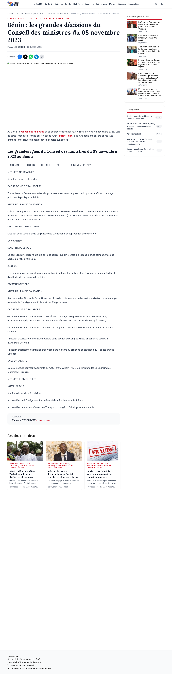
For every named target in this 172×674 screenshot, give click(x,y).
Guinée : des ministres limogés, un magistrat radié (148, 37)
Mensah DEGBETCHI (24, 420)
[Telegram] (36, 57)
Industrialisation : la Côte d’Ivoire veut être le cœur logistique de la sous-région (149, 63)
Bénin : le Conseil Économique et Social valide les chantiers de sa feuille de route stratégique (62, 474)
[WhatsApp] (31, 57)
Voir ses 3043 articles (44, 420)
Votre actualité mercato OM (20, 665)
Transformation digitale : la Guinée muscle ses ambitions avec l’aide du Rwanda (149, 50)
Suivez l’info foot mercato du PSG (23, 659)
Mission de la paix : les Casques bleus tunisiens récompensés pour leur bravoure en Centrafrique (149, 92)
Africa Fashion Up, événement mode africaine (29, 668)
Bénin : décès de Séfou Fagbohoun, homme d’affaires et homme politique (22, 474)
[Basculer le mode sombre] (162, 4)
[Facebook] (20, 57)
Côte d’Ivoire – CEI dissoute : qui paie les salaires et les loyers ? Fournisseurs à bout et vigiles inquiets (148, 77)
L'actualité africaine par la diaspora (24, 662)
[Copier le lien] (42, 57)
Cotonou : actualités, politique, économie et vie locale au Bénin (42, 13)
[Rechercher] (156, 4)
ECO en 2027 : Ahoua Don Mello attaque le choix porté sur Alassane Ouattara (149, 25)
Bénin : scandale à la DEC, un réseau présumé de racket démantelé (101, 474)
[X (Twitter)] (25, 57)
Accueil (10, 13)
